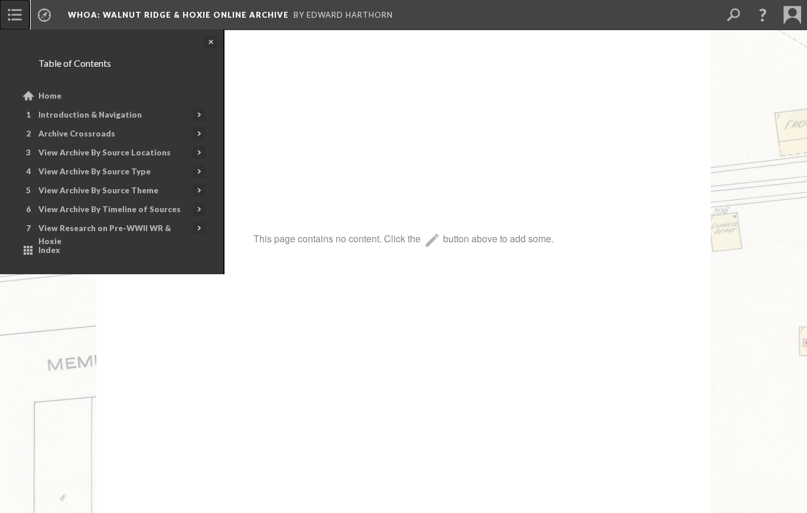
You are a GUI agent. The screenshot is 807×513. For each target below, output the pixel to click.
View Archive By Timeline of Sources (109, 209)
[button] (762, 15)
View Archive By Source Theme (98, 190)
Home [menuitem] (49, 95)
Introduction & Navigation (90, 114)
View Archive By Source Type (94, 171)
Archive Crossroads (76, 133)
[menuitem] (15, 15)
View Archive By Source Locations (104, 152)
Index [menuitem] (49, 250)
